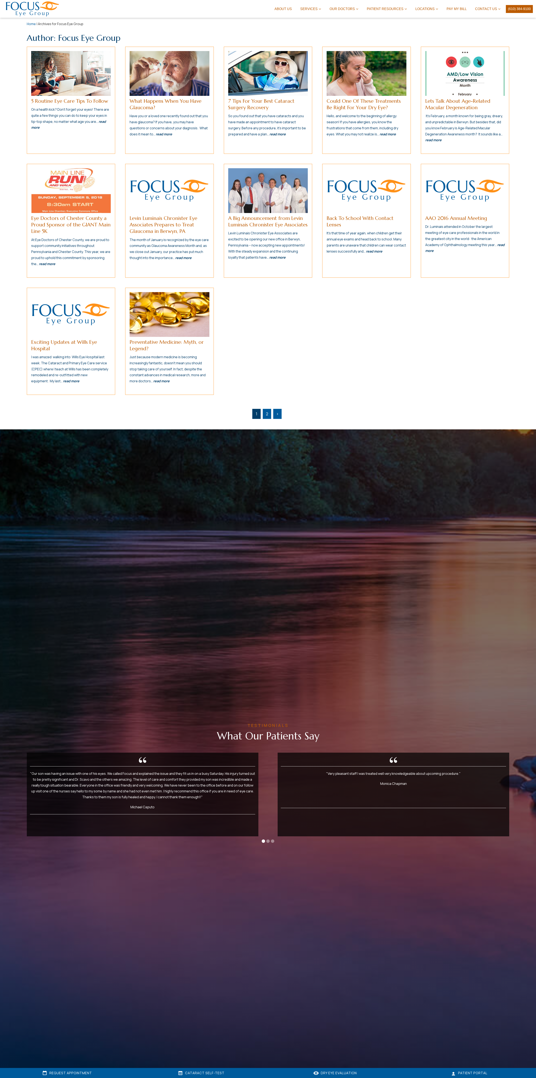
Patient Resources (385, 9)
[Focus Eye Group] (34, 9)
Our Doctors (342, 9)
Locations (425, 9)
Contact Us (486, 9)
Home (31, 24)
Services (309, 9)
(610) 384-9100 (519, 9)
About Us (283, 9)
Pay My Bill (457, 9)
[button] (263, 841)
